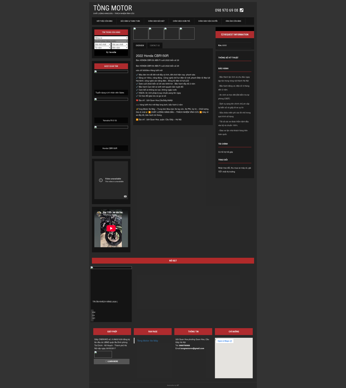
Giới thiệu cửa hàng (104, 21)
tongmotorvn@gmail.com (192, 348)
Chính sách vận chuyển (207, 21)
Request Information (236, 34)
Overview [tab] (140, 45)
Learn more (112, 361)
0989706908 (184, 345)
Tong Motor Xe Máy (147, 340)
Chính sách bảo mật (156, 21)
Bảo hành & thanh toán (130, 21)
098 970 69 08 (227, 10)
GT (178, 385)
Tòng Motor (112, 8)
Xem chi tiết (93, 315)
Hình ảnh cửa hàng (233, 21)
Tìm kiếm (112, 52)
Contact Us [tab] (155, 45)
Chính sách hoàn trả (181, 21)
